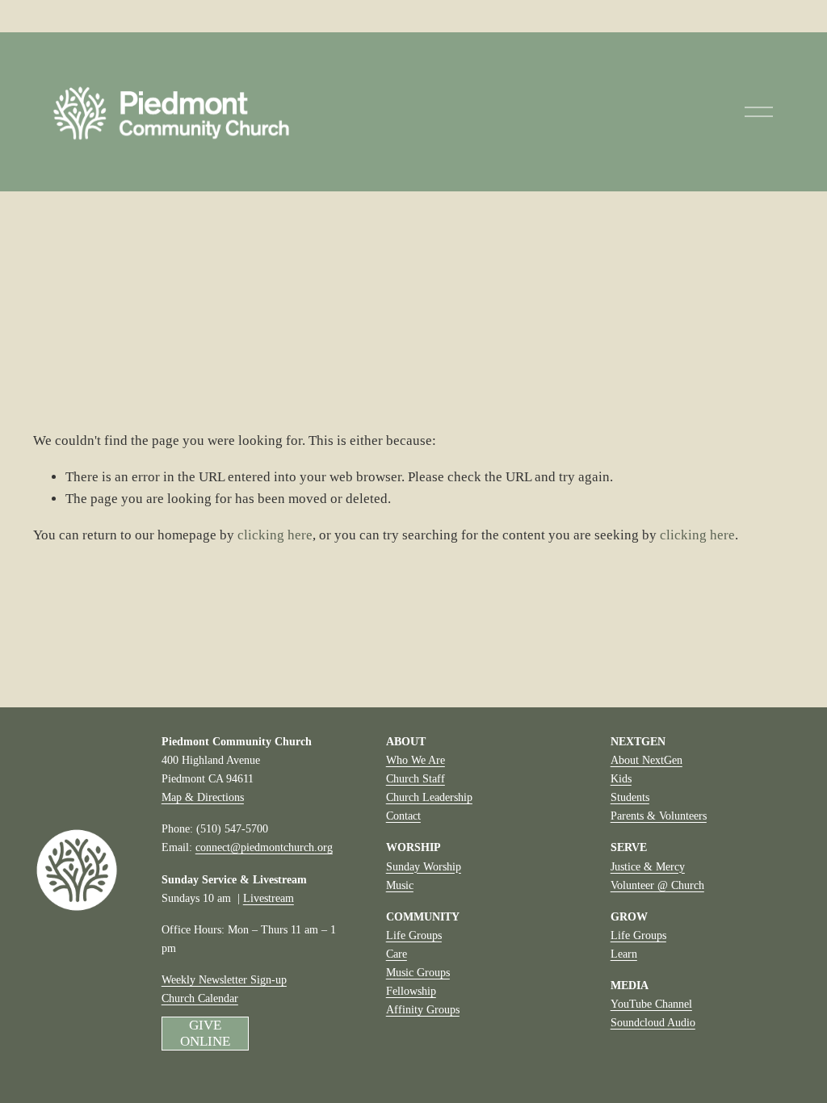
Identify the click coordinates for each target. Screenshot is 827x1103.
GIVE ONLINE (204, 1033)
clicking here (275, 535)
